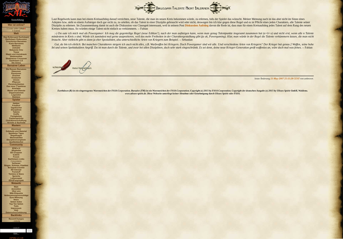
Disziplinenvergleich (16, 140)
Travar (16, 52)
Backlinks (16, 215)
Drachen (16, 75)
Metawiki (16, 183)
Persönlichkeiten (16, 84)
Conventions (16, 161)
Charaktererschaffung (16, 120)
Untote (16, 80)
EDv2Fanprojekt (16, 180)
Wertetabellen (16, 138)
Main (16, 187)
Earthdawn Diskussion (16, 39)
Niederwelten (16, 56)
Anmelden (16, 189)
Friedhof (16, 105)
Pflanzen (16, 82)
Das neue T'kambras (16, 86)
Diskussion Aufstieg (196, 25)
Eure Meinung (16, 197)
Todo (16, 206)
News (16, 200)
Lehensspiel (16, 178)
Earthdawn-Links (16, 159)
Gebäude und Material (16, 131)
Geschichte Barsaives (16, 41)
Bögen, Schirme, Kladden (16, 165)
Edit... (16, 234)
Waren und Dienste (16, 90)
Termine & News (16, 174)
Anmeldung (17, 20)
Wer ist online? (16, 25)
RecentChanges (16, 219)
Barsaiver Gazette (16, 167)
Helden (16, 103)
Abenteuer (16, 129)
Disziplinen (16, 110)
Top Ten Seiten (16, 204)
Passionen (16, 73)
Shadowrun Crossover (16, 58)
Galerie (16, 155)
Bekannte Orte (16, 50)
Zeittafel (16, 48)
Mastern (16, 125)
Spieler (16, 99)
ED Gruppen (16, 152)
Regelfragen (16, 135)
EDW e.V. (16, 148)
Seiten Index (16, 202)
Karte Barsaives (16, 43)
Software (16, 163)
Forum (16, 157)
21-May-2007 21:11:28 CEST (285, 78)
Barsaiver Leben (16, 65)
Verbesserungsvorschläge (16, 195)
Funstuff (16, 172)
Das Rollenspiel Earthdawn (16, 37)
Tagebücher (16, 108)
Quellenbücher (16, 142)
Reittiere (16, 97)
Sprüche (16, 176)
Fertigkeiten (16, 116)
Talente (16, 112)
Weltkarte (16, 46)
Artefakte (16, 88)
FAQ (16, 210)
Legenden (16, 95)
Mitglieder (16, 150)
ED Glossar (16, 170)
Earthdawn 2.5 (16, 61)
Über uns (16, 191)
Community (16, 144)
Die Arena (16, 63)
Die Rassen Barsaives (16, 69)
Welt (16, 33)
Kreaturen (16, 78)
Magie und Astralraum (16, 54)
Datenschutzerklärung (16, 212)
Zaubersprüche (16, 118)
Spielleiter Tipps (16, 133)
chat (22, 28)
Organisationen (16, 93)
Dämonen (16, 71)
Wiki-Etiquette (16, 193)
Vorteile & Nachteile (16, 123)
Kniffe (16, 114)
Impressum (16, 208)
